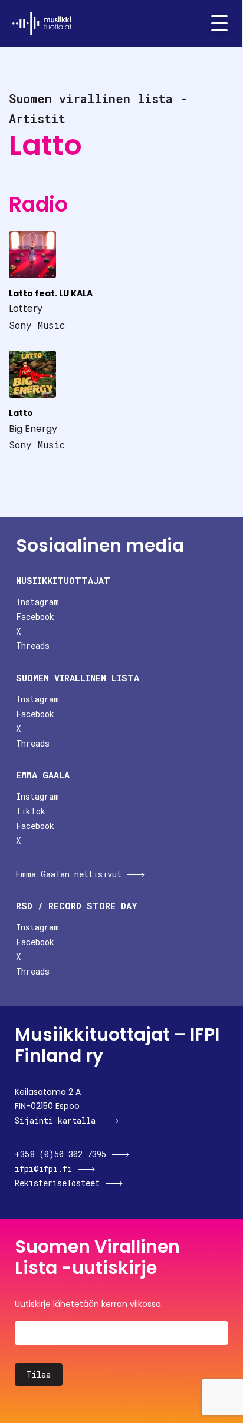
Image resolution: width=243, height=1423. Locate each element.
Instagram (37, 602)
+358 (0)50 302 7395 (60, 1154)
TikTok (30, 811)
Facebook (35, 616)
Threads (33, 645)
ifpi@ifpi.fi (43, 1168)
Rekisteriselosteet (57, 1182)
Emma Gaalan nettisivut (68, 874)
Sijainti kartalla (55, 1120)
